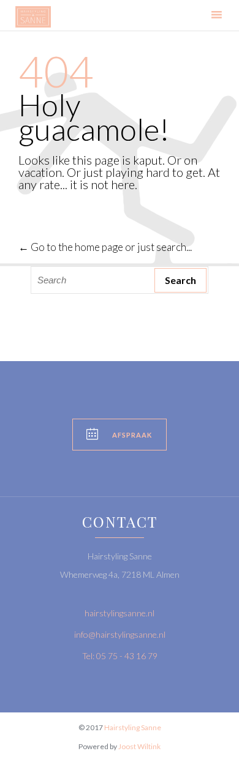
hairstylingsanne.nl (119, 613)
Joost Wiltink (139, 746)
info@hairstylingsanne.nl (119, 634)
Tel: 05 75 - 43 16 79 (119, 656)
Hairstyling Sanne (132, 727)
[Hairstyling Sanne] (33, 17)
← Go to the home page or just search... (105, 247)
